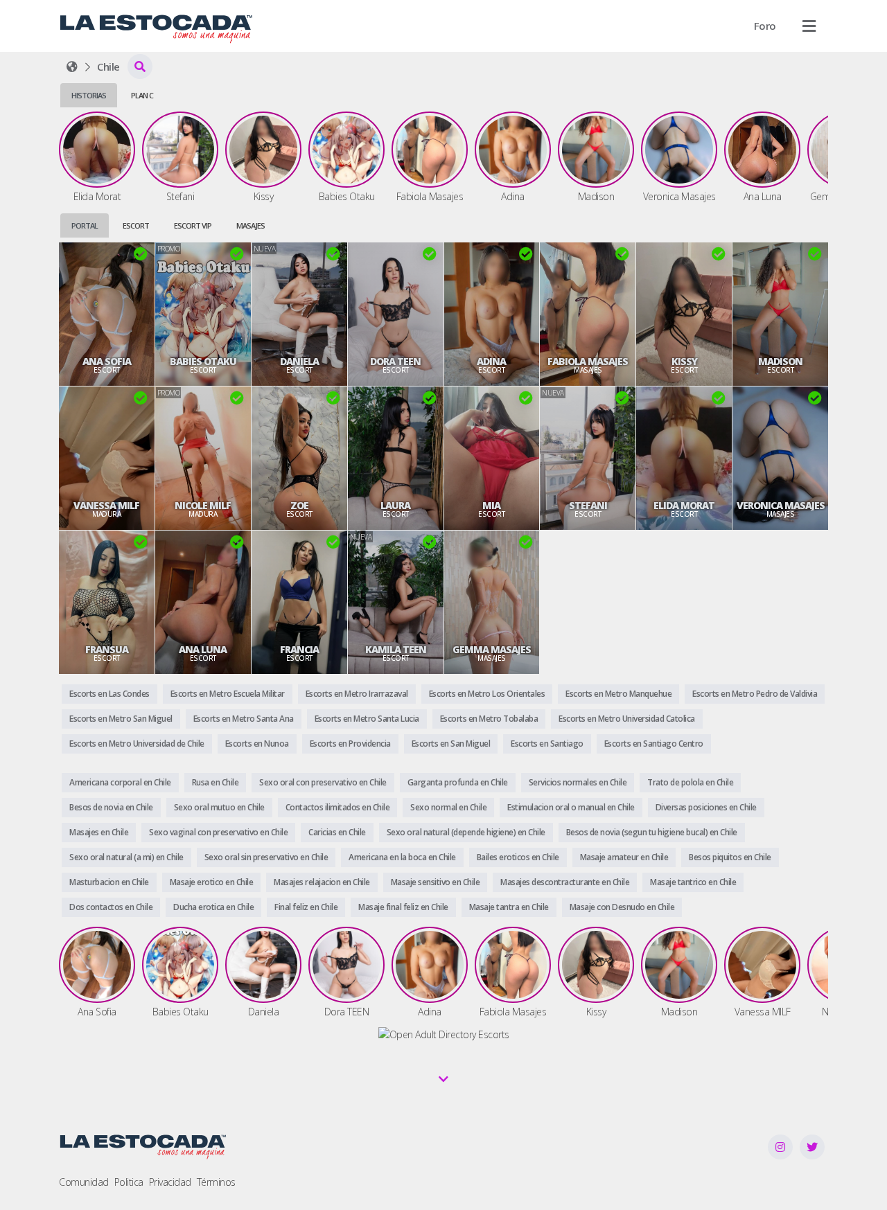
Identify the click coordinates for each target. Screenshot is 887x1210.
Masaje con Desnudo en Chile (622, 907)
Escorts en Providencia (350, 743)
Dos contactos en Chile (110, 907)
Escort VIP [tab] (192, 225)
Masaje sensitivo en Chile (435, 882)
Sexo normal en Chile (448, 807)
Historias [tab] (88, 95)
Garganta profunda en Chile (457, 782)
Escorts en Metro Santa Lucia (367, 718)
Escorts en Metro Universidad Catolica (627, 718)
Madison (780, 361)
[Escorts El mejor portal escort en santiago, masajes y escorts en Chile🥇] (72, 66)
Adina (491, 361)
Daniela (299, 361)
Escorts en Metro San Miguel (121, 718)
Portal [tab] (84, 225)
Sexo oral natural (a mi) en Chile (126, 857)
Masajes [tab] (250, 225)
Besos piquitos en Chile (730, 857)
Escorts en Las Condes (109, 694)
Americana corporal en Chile (120, 782)
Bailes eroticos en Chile (518, 857)
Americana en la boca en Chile (402, 857)
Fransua (106, 650)
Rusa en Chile (215, 782)
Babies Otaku (203, 361)
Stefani (588, 505)
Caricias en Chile (337, 832)
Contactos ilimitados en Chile (338, 807)
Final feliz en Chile (305, 907)
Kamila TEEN (395, 650)
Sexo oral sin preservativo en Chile (266, 857)
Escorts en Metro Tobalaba (489, 718)
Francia (299, 650)
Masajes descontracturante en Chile (564, 882)
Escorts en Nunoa (257, 743)
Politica (128, 1182)
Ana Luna (203, 650)
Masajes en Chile (98, 832)
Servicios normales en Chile (578, 782)
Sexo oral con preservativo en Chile (323, 782)
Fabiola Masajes (587, 361)
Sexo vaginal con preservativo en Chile (218, 832)
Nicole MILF (203, 505)
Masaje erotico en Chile (212, 882)
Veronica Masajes (781, 505)
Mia (491, 505)
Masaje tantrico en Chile (693, 882)
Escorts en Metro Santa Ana (243, 718)
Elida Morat (683, 505)
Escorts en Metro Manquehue (618, 694)
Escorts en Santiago (547, 743)
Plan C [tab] (142, 95)
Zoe (299, 505)
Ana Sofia (106, 361)
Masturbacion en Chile (109, 882)
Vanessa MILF (106, 505)
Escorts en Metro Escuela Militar (227, 694)
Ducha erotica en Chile (213, 907)
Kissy (684, 361)
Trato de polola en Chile (690, 782)
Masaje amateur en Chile (624, 857)
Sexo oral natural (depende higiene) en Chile (466, 832)
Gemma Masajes (492, 650)
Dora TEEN (395, 361)
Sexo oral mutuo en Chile (219, 807)
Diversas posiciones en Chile (706, 807)
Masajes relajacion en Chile (322, 882)
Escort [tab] (136, 225)
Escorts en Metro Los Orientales (487, 694)
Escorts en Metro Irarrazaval (357, 694)
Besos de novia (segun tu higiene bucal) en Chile (651, 832)
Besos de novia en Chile (111, 807)
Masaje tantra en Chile (509, 907)
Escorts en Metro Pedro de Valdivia (754, 694)
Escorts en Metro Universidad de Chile (136, 743)
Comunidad (84, 1182)
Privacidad (170, 1182)
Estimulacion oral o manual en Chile (571, 807)
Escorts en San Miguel (451, 743)
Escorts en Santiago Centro (653, 743)
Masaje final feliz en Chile (403, 907)
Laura (395, 505)
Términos (216, 1182)
